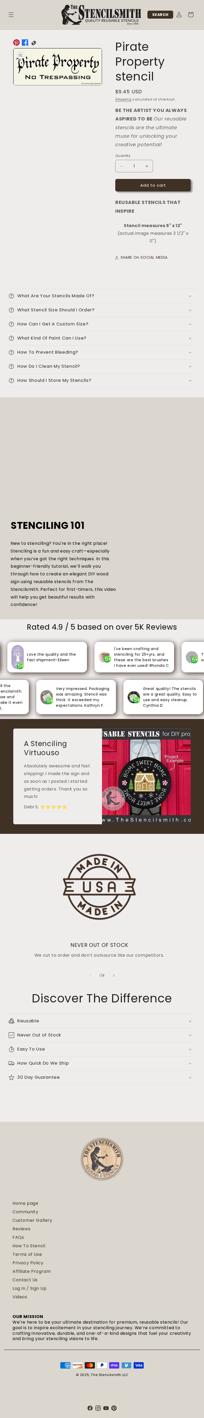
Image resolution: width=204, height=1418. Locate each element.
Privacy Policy (27, 1263)
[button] (11, 14)
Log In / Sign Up (29, 1288)
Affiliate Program (31, 1271)
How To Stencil (28, 1246)
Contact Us (25, 1280)
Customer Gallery (32, 1220)
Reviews (21, 1229)
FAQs (18, 1237)
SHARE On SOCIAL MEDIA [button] (144, 257)
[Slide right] (114, 975)
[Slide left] (90, 975)
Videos (19, 1297)
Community (25, 1212)
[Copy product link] (33, 43)
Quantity (122, 155)
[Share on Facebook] (25, 43)
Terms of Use (27, 1254)
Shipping (123, 99)
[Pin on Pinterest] (16, 43)
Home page (25, 1203)
